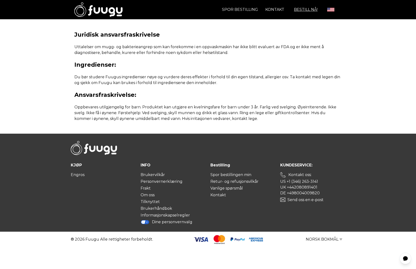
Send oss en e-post (305, 199)
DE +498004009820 (300, 193)
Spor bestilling (240, 9)
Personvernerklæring (161, 181)
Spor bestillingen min (230, 174)
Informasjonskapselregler (165, 215)
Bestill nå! (306, 9)
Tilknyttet (150, 201)
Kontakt (274, 9)
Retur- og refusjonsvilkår (234, 181)
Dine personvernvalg (172, 222)
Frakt (146, 188)
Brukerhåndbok (156, 208)
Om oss (148, 195)
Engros (77, 174)
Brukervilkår (153, 174)
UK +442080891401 (298, 187)
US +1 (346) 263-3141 (299, 181)
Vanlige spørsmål (226, 188)
